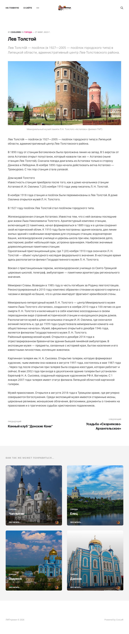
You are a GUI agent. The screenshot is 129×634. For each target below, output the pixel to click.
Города (28, 32)
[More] (37, 8)
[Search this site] (122, 8)
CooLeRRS (16, 32)
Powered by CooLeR (113, 619)
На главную (12, 7)
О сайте (27, 7)
